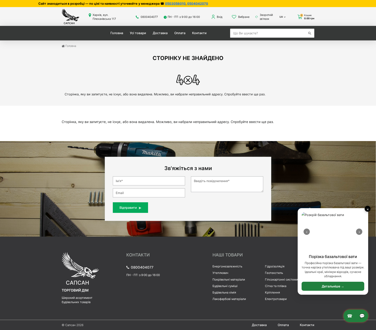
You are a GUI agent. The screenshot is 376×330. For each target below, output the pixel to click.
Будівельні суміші (225, 286)
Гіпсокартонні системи (281, 279)
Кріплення (272, 292)
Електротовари (276, 299)
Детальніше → (333, 286)
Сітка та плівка (275, 286)
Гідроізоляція (274, 266)
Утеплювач (220, 273)
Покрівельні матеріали (228, 279)
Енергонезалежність (227, 266)
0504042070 (164, 3)
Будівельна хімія (224, 292)
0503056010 (141, 3)
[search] (309, 33)
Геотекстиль (274, 273)
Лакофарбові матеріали (229, 299)
